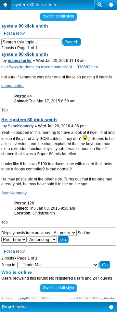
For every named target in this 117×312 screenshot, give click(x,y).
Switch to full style (58, 16)
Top (4, 110)
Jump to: (8, 265)
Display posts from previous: (26, 233)
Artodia (109, 298)
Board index (14, 306)
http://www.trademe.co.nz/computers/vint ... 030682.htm (49, 67)
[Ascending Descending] (48, 239)
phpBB (25, 298)
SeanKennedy (21, 126)
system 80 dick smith (34, 4)
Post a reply (14, 33)
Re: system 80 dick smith (29, 119)
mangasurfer (20, 60)
